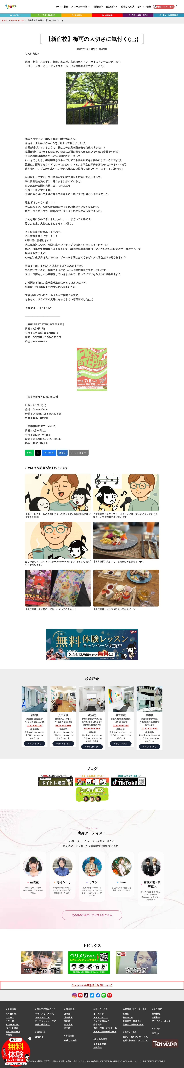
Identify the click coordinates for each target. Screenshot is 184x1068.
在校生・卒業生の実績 (133, 1024)
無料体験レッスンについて (135, 1040)
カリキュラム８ (42, 1017)
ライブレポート (13, 1031)
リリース (10, 1021)
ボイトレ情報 (144, 6)
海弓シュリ (128, 1017)
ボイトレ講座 (12, 1028)
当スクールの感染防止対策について (92, 985)
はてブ (62, 453)
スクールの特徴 (79, 6)
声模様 (9, 1035)
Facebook (49, 453)
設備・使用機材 (42, 1024)
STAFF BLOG (17, 20)
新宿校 (67, 1014)
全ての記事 (11, 1014)
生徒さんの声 (128, 6)
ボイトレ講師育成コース (104, 1031)
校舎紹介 (110, 6)
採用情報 (156, 1014)
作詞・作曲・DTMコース (105, 1028)
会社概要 (156, 1017)
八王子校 (68, 1017)
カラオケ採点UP (101, 1021)
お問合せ (97, 1047)
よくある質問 (99, 1044)
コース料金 (98, 1014)
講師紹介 (98, 6)
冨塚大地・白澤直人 (132, 1021)
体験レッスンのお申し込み (135, 1037)
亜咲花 (126, 1014)
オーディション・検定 (45, 1021)
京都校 (67, 1028)
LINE (29, 453)
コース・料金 (62, 6)
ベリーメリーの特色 (44, 1014)
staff (94, 49)
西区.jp (155, 1033)
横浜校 (67, 1021)
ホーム (4, 20)
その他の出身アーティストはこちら (92, 915)
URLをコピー (79, 453)
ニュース (10, 1017)
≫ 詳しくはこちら (34, 743)
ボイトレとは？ (100, 1017)
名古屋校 (68, 1024)
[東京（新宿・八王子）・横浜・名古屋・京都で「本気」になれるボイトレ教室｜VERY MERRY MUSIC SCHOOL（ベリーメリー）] (11, 6)
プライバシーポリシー (162, 1021)
